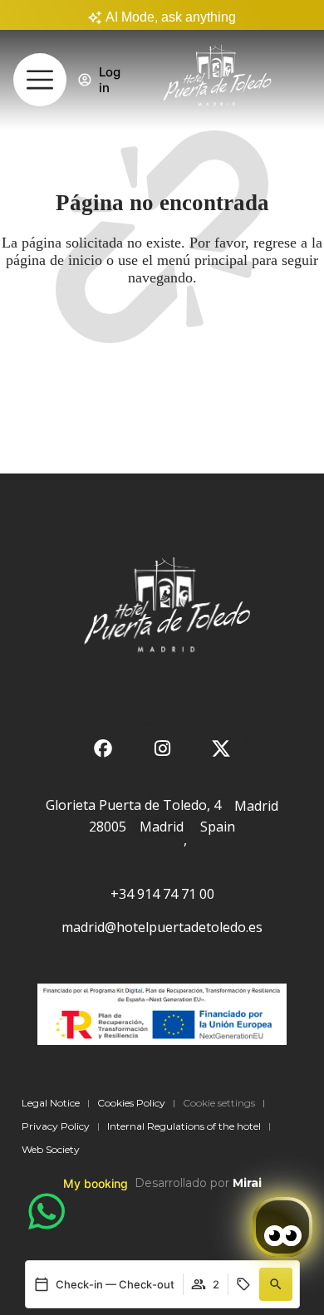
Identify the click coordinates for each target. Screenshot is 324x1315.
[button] (275, 1284)
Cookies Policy (131, 1103)
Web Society (51, 1149)
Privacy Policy (56, 1126)
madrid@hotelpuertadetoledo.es (162, 927)
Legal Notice (51, 1103)
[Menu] (39, 79)
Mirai (247, 1182)
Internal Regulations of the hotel (184, 1126)
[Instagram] (162, 748)
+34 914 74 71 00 (162, 894)
